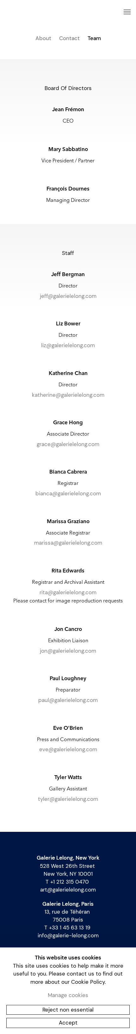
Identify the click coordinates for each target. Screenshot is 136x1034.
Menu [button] (126, 12)
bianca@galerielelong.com (68, 493)
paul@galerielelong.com (68, 700)
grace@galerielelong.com (68, 444)
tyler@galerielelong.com (68, 798)
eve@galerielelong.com (68, 749)
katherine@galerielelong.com (68, 394)
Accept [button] (68, 1022)
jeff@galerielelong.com (68, 296)
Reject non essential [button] (68, 1009)
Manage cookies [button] (68, 995)
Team (94, 38)
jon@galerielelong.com (68, 650)
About (43, 38)
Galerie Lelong (60, 12)
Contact (69, 38)
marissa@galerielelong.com (68, 542)
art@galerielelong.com (68, 889)
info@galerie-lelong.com (68, 935)
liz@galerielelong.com (68, 345)
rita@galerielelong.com (68, 592)
